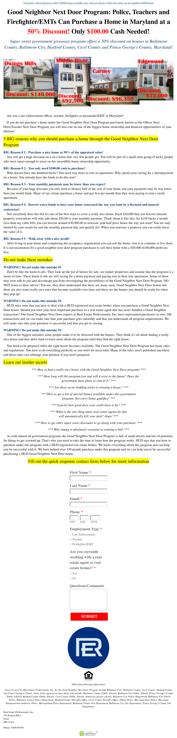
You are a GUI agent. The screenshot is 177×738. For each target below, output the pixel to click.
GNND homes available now (73, 2)
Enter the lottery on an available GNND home (130, 2)
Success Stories (98, 2)
